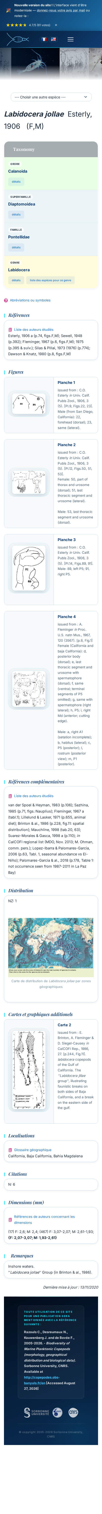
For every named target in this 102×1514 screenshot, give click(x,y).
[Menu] (71, 39)
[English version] (53, 39)
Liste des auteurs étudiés (33, 330)
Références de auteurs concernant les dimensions (44, 1220)
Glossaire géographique (32, 1150)
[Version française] (44, 39)
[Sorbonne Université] (36, 1413)
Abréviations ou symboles (30, 300)
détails (16, 181)
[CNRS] (73, 1413)
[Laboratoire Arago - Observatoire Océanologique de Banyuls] (57, 1413)
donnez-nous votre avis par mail (61, 10)
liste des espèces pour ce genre (50, 280)
